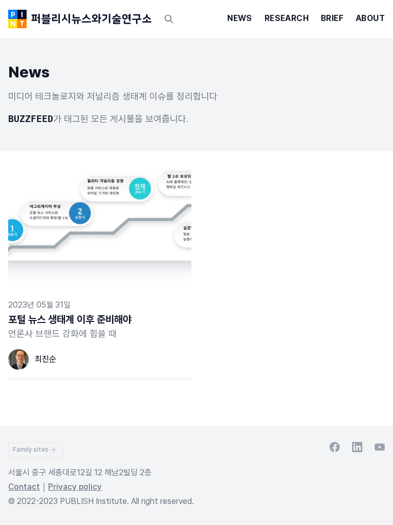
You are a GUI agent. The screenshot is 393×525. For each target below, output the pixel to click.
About (370, 18)
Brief (332, 18)
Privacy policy (75, 487)
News (239, 18)
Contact (24, 487)
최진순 (45, 359)
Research (287, 18)
